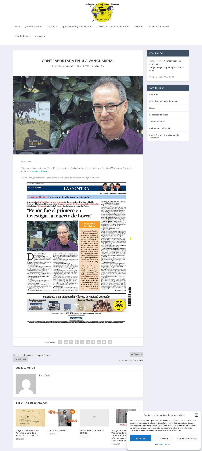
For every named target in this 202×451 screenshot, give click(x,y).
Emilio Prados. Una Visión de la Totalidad (164, 136)
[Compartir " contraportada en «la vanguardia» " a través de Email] (104, 342)
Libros (152, 108)
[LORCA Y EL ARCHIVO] (62, 417)
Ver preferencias (186, 438)
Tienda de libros (23, 36)
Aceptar (140, 438)
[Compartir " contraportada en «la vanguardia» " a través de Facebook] (60, 342)
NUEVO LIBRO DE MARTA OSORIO (92, 431)
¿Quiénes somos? (33, 26)
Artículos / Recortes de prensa (163, 101)
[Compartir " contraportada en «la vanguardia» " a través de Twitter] (66, 342)
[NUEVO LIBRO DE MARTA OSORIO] (94, 417)
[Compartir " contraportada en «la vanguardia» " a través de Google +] (71, 342)
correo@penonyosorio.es (169, 61)
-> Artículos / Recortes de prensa (112, 26)
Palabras (153, 94)
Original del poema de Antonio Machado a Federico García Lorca (27, 433)
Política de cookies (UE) (160, 128)
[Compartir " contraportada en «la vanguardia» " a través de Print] (110, 342)
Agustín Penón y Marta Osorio (77, 26)
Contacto (40, 36)
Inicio (17, 26)
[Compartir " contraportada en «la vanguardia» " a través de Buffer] (93, 342)
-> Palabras (52, 26)
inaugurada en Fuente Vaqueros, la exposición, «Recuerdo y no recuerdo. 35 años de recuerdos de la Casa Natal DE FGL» (125, 435)
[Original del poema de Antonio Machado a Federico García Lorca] (30, 417)
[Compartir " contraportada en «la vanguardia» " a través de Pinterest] (82, 342)
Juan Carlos (70, 66)
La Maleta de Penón (158, 114)
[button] (196, 415)
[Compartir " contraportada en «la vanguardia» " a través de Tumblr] (77, 342)
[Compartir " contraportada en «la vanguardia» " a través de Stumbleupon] (99, 342)
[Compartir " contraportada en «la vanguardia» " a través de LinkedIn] (88, 342)
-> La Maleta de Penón (157, 26)
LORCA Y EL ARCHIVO (58, 430)
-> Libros (138, 26)
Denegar (163, 438)
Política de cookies (162, 444)
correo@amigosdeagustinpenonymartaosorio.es (166, 67)
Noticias (95, 66)
